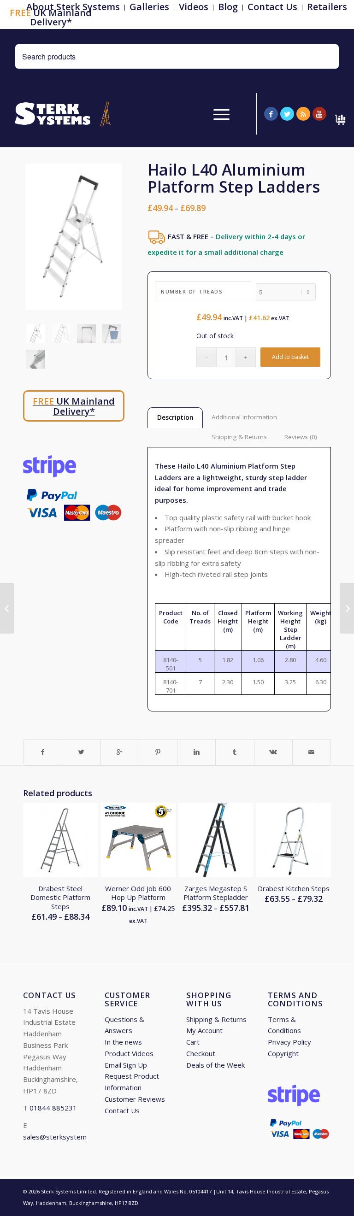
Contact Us (122, 1110)
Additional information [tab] (244, 417)
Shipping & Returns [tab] (239, 437)
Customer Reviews (135, 1099)
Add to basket (290, 357)
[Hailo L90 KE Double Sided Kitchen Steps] (347, 608)
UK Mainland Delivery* (51, 17)
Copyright (283, 1053)
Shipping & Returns (216, 1019)
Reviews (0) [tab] (300, 437)
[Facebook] (271, 114)
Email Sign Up (126, 1064)
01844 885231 (53, 1107)
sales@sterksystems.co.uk (65, 1136)
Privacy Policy (289, 1041)
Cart (193, 1041)
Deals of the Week (215, 1064)
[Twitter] (287, 114)
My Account (204, 1030)
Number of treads (192, 291)
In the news (123, 1041)
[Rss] (303, 114)
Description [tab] (175, 417)
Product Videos (129, 1053)
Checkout (200, 1053)
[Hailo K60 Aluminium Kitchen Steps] (7, 608)
